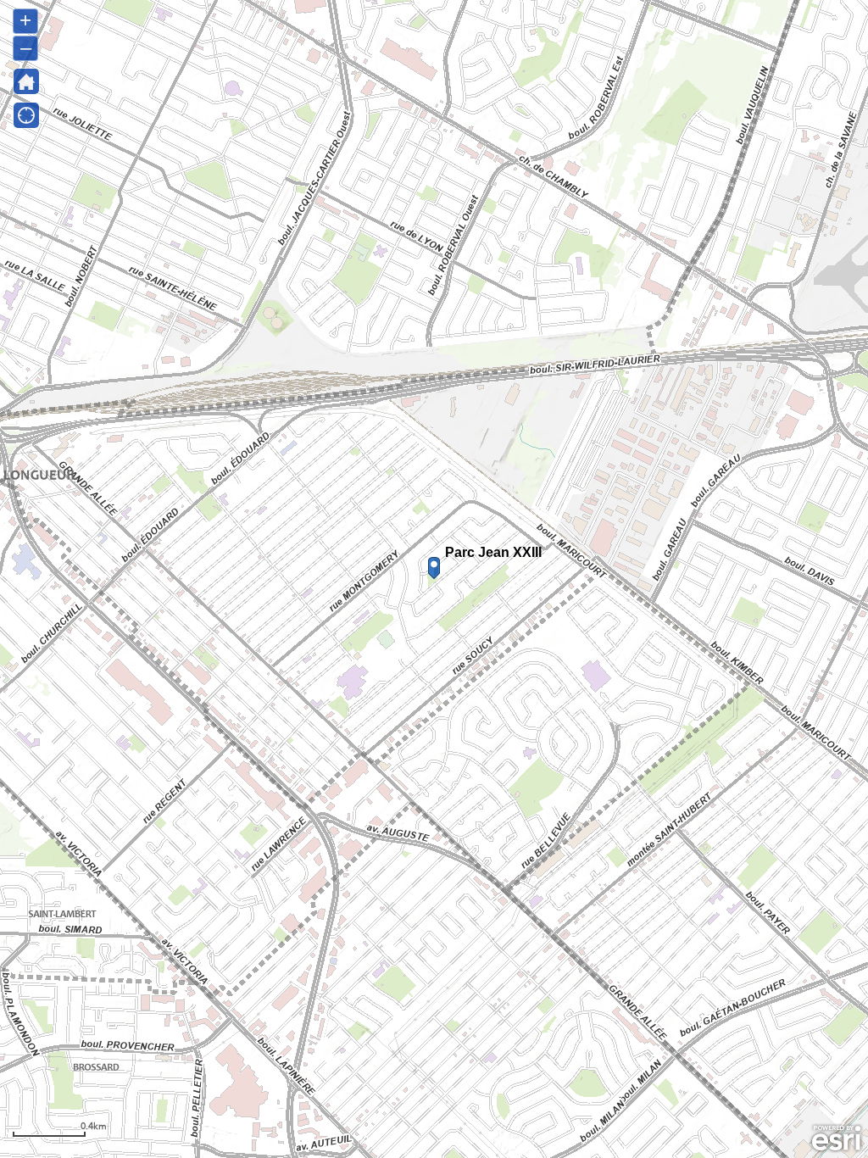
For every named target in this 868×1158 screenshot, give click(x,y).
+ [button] (25, 19)
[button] (26, 115)
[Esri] (836, 1138)
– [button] (25, 47)
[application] (434, 579)
